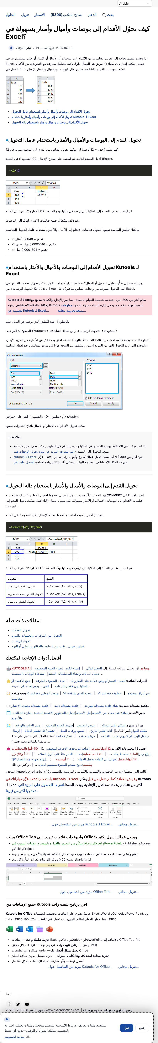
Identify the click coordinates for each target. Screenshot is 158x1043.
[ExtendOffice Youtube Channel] (27, 1003)
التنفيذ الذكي (94, 668)
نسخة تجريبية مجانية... (71, 310)
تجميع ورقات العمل (72, 731)
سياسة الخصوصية (14, 1036)
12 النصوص (101, 748)
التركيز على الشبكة (113, 725)
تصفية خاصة (64, 736)
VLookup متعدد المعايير (42, 693)
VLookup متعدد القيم (77, 693)
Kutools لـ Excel (24, 457)
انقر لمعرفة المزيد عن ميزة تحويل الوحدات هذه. (61, 451)
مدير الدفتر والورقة (28, 725)
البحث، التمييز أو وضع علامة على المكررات (98, 681)
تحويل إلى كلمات (106, 759)
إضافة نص (82, 748)
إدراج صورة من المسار (31, 759)
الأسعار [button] (39, 15)
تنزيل (25, 15)
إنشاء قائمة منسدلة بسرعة (101, 706)
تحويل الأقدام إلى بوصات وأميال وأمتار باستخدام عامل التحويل (51, 111)
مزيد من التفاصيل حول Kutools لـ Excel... (82, 824)
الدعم (92, 15)
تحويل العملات (21, 630)
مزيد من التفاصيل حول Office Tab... (86, 892)
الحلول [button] (10, 15)
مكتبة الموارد (138, 731)
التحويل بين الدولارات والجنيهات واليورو (37, 635)
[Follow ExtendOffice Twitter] (18, 1003)
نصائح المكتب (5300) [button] (66, 15)
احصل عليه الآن (23, 462)
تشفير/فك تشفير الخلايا (40, 731)
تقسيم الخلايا (47, 765)
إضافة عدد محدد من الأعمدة (110, 713)
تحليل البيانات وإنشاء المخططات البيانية (73, 674)
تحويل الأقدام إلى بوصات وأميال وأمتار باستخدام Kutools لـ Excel (54, 117)
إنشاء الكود (73, 668)
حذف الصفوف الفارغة (50, 681)
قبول (126, 1028)
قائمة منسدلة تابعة (66, 706)
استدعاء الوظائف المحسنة (28, 674)
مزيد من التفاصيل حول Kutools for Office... (80, 967)
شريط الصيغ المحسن (59, 725)
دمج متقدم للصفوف (69, 765)
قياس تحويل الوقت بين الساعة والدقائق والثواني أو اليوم (48, 646)
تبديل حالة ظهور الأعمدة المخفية (54, 713)
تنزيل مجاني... (128, 824)
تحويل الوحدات (21, 641)
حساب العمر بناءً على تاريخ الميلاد (60, 754)
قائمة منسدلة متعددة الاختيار (30, 706)
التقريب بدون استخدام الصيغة (31, 686)
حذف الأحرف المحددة (61, 748)
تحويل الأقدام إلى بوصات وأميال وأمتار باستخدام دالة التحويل (50, 122)
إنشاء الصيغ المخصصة (48, 668)
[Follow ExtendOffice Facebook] (9, 1003)
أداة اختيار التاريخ (101, 731)
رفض (142, 1028)
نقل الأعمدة (83, 713)
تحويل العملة (86, 759)
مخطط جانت (120, 754)
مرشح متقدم (87, 736)
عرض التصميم (86, 725)
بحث (110, 15)
